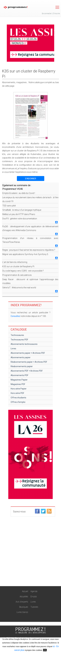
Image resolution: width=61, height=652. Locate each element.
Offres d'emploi (18, 402)
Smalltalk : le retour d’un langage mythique (21, 210)
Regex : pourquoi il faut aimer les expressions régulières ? (28, 250)
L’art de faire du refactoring (14, 262)
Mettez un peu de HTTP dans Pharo (18, 214)
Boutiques (23, 607)
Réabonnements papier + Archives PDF (29, 362)
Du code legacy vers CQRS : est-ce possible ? (23, 271)
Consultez (15, 316)
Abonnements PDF (19, 375)
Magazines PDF (18, 384)
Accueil (25, 591)
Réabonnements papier (22, 366)
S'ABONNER (30, 178)
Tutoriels (34, 607)
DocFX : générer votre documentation (19, 218)
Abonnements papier (20, 357)
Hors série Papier (19, 388)
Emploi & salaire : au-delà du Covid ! (18, 193)
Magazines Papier (19, 380)
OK (44, 650)
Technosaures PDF (19, 339)
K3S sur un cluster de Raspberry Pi (18, 266)
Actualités (24, 596)
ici (54, 646)
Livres (13, 348)
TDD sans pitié (9, 205)
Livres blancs (22, 612)
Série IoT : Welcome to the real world (19, 287)
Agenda (33, 591)
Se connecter (46, 13)
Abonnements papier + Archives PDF (28, 353)
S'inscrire (56, 13)
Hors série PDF (17, 393)
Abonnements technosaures (24, 344)
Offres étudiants (18, 397)
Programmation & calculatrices (17, 275)
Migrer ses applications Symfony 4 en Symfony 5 (25, 254)
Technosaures (17, 335)
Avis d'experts (22, 602)
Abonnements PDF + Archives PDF (27, 371)
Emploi (33, 596)
